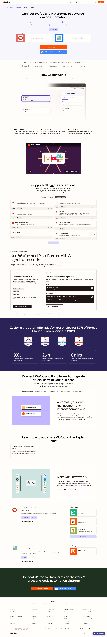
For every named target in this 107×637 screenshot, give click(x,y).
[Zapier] (6, 2)
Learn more (26, 517)
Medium (49, 621)
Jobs (66, 628)
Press (62, 628)
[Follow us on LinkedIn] (19, 629)
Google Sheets (34, 614)
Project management (69, 611)
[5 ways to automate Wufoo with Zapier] (24, 451)
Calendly (49, 614)
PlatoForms (19, 7)
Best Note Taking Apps (88, 618)
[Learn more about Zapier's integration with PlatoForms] (15, 548)
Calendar (66, 614)
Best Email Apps (87, 614)
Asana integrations (14, 621)
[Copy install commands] (92, 288)
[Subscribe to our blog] (27, 629)
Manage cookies (85, 633)
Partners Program (93, 628)
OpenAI (75, 485)
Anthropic (82, 485)
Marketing (66, 621)
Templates (76, 628)
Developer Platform (55, 628)
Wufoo (11, 7)
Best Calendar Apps (87, 621)
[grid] (26, 97)
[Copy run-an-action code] (92, 297)
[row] (26, 97)
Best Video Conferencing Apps (90, 611)
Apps (6, 7)
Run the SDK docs (53, 306)
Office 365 (33, 621)
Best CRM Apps (86, 616)
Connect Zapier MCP (21, 306)
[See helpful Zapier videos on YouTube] (24, 629)
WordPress (33, 618)
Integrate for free (53, 47)
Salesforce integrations (15, 614)
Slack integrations (14, 611)
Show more (12, 623)
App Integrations (84, 628)
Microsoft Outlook (51, 618)
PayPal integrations (14, 618)
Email (65, 616)
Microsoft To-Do (50, 616)
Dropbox (33, 611)
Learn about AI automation (65, 490)
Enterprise (70, 628)
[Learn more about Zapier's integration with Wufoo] (15, 510)
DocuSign (33, 616)
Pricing (45, 628)
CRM (65, 618)
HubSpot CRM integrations (16, 616)
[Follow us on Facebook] (16, 629)
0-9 (29, 603)
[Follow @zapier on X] (21, 629)
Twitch (48, 611)
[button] (53, 52)
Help (35, 517)
